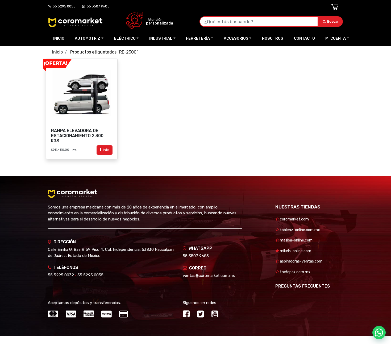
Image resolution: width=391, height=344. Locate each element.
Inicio (58, 38)
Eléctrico (125, 38)
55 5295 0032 (61, 275)
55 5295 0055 (63, 6)
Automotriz (87, 38)
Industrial (160, 38)
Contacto (304, 38)
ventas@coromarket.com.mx (209, 275)
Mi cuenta (335, 38)
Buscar (333, 21)
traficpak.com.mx (294, 272)
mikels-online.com (295, 251)
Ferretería (198, 38)
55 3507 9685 (97, 6)
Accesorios (236, 38)
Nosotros (272, 38)
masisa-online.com (296, 240)
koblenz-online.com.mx (299, 230)
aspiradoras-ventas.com (300, 261)
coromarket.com (294, 219)
